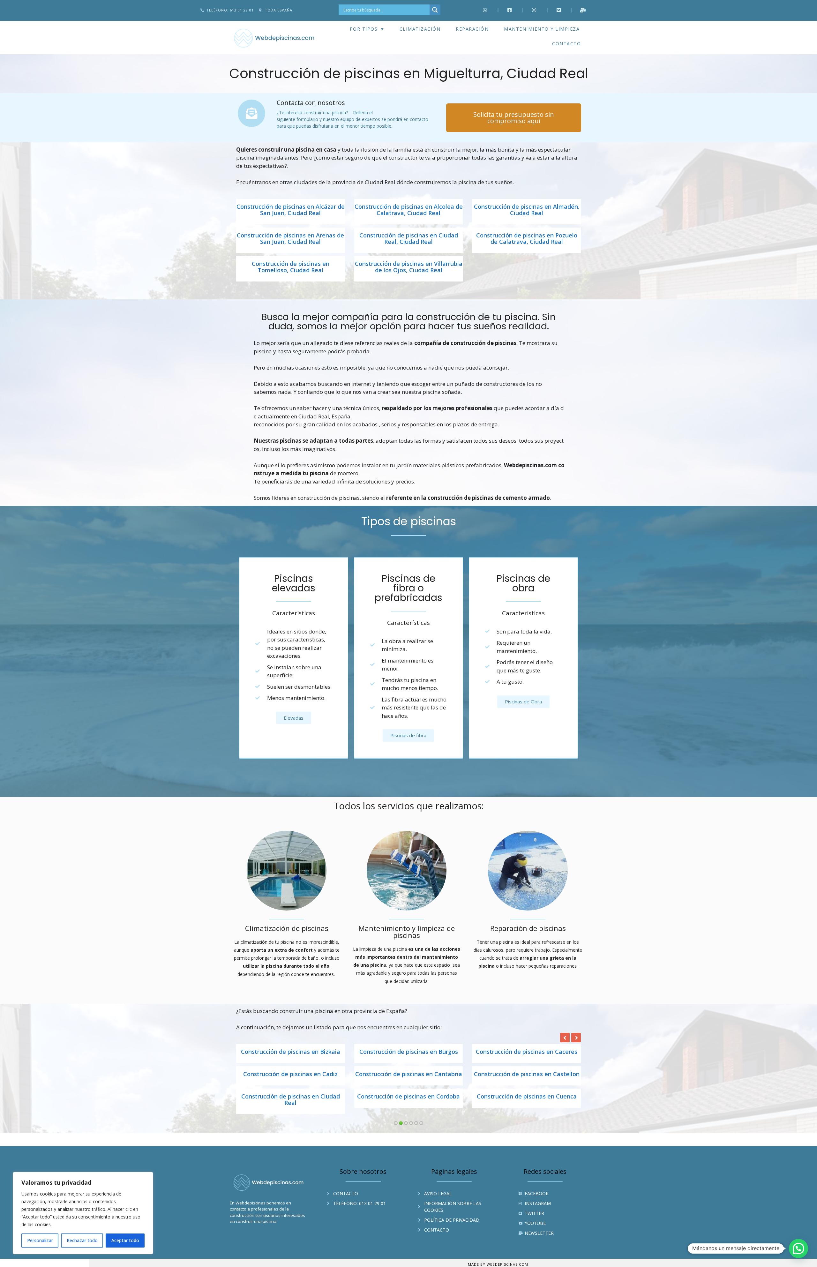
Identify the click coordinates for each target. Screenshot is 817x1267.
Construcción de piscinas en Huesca (527, 1074)
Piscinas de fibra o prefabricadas (408, 588)
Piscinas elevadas (293, 583)
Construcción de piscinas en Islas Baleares (290, 1106)
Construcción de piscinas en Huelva (408, 1074)
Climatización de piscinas (286, 928)
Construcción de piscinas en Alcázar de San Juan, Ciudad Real (290, 210)
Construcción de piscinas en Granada (526, 1052)
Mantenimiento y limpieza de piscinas (406, 931)
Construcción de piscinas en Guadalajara (290, 1077)
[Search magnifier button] (435, 9)
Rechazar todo (82, 1240)
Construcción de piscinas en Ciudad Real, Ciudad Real (408, 238)
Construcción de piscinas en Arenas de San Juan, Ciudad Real (290, 238)
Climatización (420, 29)
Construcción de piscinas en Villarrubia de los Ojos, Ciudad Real (408, 267)
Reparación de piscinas (528, 928)
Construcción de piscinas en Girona (408, 1052)
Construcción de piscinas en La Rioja (526, 1103)
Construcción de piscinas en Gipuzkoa (290, 1052)
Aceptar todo (125, 1240)
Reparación (472, 29)
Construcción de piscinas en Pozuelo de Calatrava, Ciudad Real (526, 238)
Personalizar (40, 1240)
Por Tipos (364, 29)
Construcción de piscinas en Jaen (408, 1103)
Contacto (566, 44)
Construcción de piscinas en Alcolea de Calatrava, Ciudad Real (409, 210)
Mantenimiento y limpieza (542, 29)
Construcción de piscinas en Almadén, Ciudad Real (527, 210)
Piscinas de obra (523, 583)
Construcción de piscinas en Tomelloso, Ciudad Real (290, 267)
